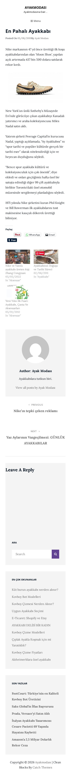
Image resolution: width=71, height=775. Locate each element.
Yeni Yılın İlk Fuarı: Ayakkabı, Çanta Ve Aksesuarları (16, 304)
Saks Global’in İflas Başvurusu (33, 706)
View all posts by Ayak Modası (35, 387)
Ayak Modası (42, 38)
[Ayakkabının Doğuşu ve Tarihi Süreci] (46, 257)
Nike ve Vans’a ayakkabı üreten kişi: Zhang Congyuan (17, 269)
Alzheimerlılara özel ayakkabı (31, 659)
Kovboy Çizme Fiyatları (27, 652)
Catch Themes (42, 767)
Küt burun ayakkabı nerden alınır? (35, 589)
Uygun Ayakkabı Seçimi (28, 611)
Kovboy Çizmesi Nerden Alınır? (33, 604)
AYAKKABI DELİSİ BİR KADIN (31, 625)
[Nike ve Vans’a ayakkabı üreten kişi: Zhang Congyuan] (17, 257)
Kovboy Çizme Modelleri (28, 632)
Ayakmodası (35, 7)
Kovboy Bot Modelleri (26, 597)
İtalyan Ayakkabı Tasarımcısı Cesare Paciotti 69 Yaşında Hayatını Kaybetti (31, 726)
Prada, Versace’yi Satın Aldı (31, 713)
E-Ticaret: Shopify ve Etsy (29, 618)
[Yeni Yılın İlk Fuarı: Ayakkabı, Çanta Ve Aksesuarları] (17, 292)
